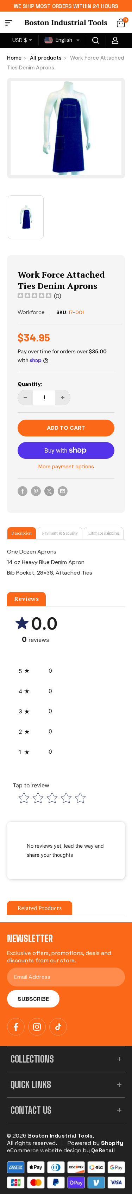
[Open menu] (8, 24)
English (63, 39)
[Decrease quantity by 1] (25, 397)
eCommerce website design (44, 1150)
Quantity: (30, 384)
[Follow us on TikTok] (58, 1027)
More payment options (66, 466)
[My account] (115, 40)
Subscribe (33, 999)
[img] (34, 296)
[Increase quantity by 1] (62, 397)
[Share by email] (63, 491)
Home (14, 57)
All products (46, 57)
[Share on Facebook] (22, 491)
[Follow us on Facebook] (16, 1027)
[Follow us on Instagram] (37, 1027)
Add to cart (66, 428)
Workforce (31, 312)
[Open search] (95, 40)
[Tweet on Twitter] (49, 491)
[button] (35, 671)
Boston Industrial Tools (60, 1135)
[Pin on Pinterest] (36, 491)
